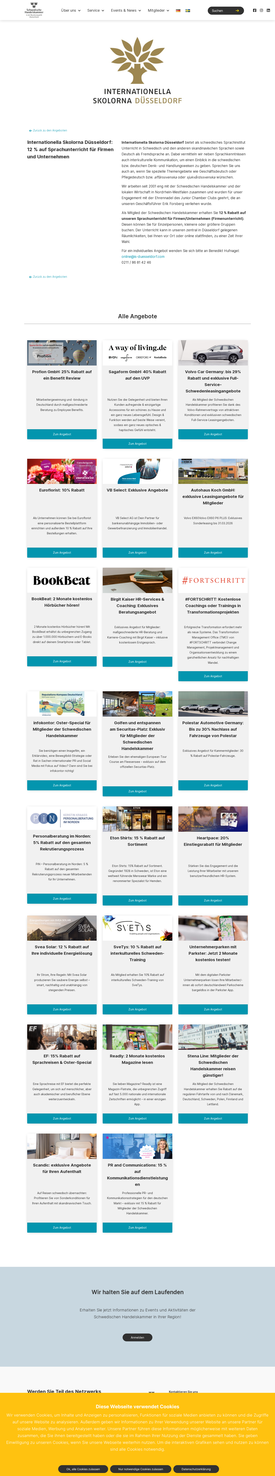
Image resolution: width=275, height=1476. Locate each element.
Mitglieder (156, 10)
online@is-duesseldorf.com (143, 257)
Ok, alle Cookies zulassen (83, 1469)
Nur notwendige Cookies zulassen (140, 1469)
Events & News (123, 10)
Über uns (68, 10)
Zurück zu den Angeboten (49, 130)
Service (93, 10)
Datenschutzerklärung (196, 1469)
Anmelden (137, 1337)
